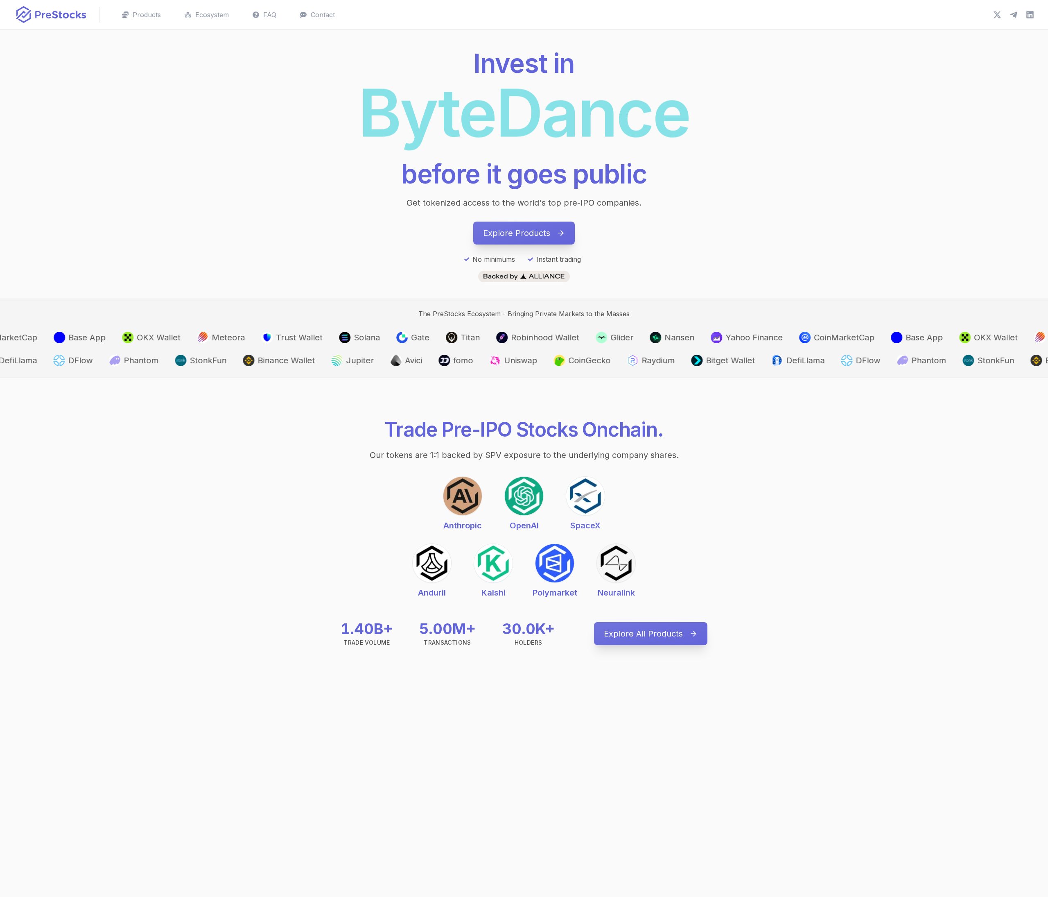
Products (147, 15)
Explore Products (516, 233)
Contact (323, 15)
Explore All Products (643, 634)
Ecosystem (212, 15)
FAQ (269, 15)
